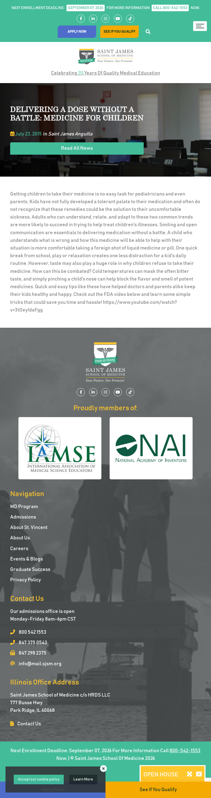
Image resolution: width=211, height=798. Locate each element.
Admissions (23, 517)
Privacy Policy (25, 580)
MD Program (24, 506)
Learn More (83, 779)
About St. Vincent (29, 527)
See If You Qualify (119, 31)
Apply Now (77, 31)
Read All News (77, 148)
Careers (19, 548)
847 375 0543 (32, 642)
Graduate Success (30, 569)
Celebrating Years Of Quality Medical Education (105, 73)
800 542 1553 (32, 632)
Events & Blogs (26, 559)
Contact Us (28, 723)
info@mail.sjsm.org (40, 663)
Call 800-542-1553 (170, 8)
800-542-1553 (185, 750)
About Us (20, 538)
